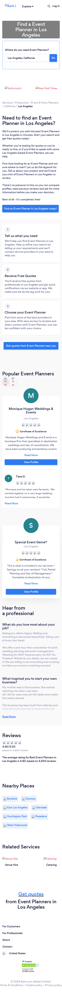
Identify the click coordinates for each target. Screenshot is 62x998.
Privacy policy (53, 985)
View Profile (31, 462)
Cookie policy (34, 985)
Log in (56, 6)
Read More (9, 716)
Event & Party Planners (45, 102)
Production (21, 102)
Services (7, 102)
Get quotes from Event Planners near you (31, 346)
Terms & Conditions (11, 985)
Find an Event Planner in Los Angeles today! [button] (30, 208)
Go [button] (53, 58)
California (9, 106)
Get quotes (31, 894)
